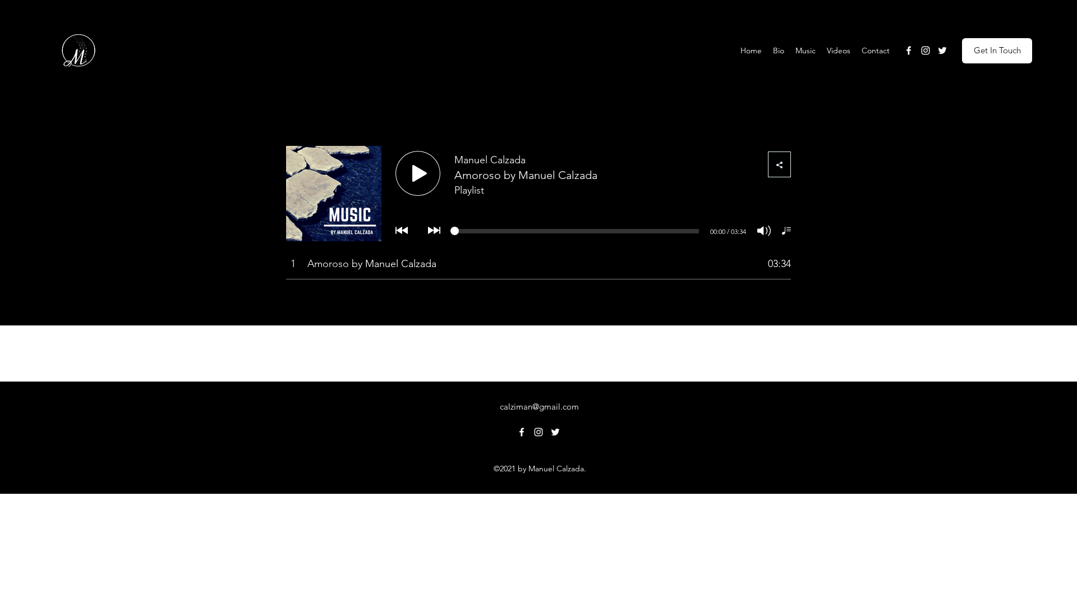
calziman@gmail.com (539, 406)
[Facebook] (908, 50)
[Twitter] (942, 50)
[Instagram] (925, 50)
